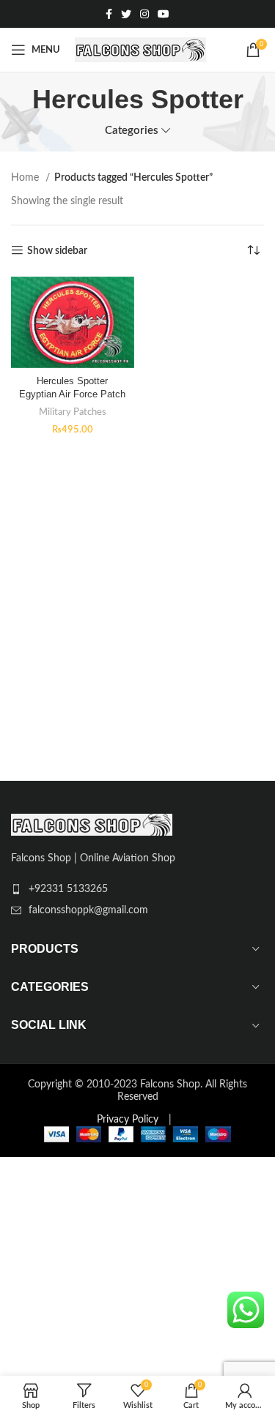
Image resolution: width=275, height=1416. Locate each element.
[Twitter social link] (126, 13)
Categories (131, 130)
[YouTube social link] (163, 13)
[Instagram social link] (144, 13)
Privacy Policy (127, 1120)
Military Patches (72, 412)
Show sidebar (57, 251)
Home (26, 178)
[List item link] (137, 889)
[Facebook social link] (109, 13)
